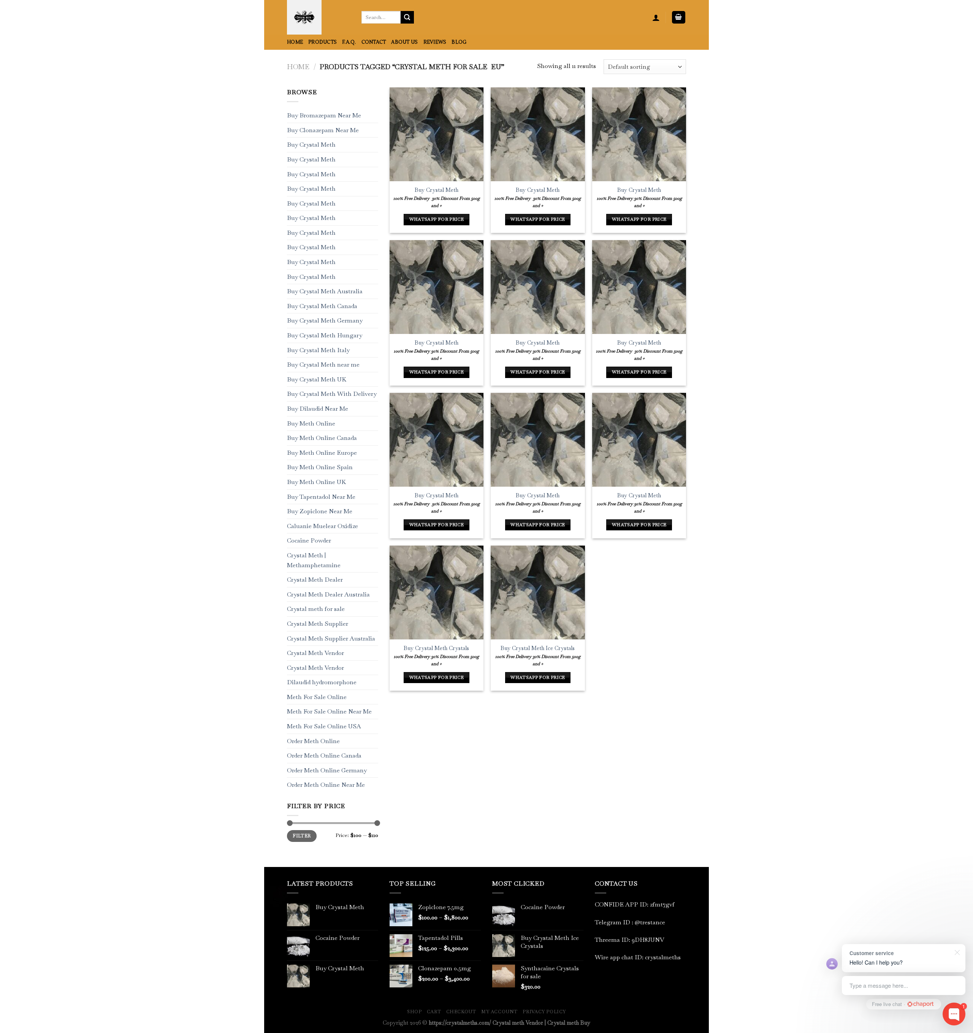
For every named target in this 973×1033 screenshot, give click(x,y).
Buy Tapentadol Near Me (321, 497)
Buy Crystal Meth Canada (322, 306)
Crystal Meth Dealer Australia (328, 594)
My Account (499, 1012)
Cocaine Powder (309, 541)
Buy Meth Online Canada (322, 438)
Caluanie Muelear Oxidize (322, 526)
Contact (373, 42)
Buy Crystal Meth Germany (325, 321)
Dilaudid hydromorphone (322, 683)
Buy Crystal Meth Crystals (436, 648)
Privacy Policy (544, 1012)
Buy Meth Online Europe (322, 453)
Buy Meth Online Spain (320, 467)
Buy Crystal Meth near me (323, 365)
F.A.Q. (349, 42)
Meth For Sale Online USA (324, 726)
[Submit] (407, 17)
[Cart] (679, 17)
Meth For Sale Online (317, 697)
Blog (459, 42)
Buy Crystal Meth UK (316, 379)
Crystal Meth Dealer (315, 580)
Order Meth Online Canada (324, 756)
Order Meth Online (313, 741)
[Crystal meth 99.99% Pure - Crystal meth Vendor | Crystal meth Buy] (318, 17)
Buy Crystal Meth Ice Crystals (538, 648)
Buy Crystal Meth (311, 145)
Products (322, 42)
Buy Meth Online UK (316, 482)
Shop (414, 1012)
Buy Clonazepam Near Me (323, 130)
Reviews (435, 42)
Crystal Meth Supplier (317, 624)
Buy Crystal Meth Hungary (324, 335)
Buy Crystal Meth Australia (325, 292)
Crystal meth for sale (316, 609)
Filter (302, 836)
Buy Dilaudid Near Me (317, 409)
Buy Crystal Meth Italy (318, 350)
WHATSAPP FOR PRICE (436, 219)
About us (404, 42)
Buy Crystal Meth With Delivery (332, 394)
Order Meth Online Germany (327, 770)
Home (295, 42)
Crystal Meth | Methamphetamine (314, 560)
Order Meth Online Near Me (326, 785)
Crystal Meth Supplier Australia (331, 638)
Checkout (461, 1012)
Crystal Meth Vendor (315, 653)
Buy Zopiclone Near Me (319, 512)
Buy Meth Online (311, 423)
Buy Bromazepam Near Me (324, 116)
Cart (434, 1012)
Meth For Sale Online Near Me (329, 712)
